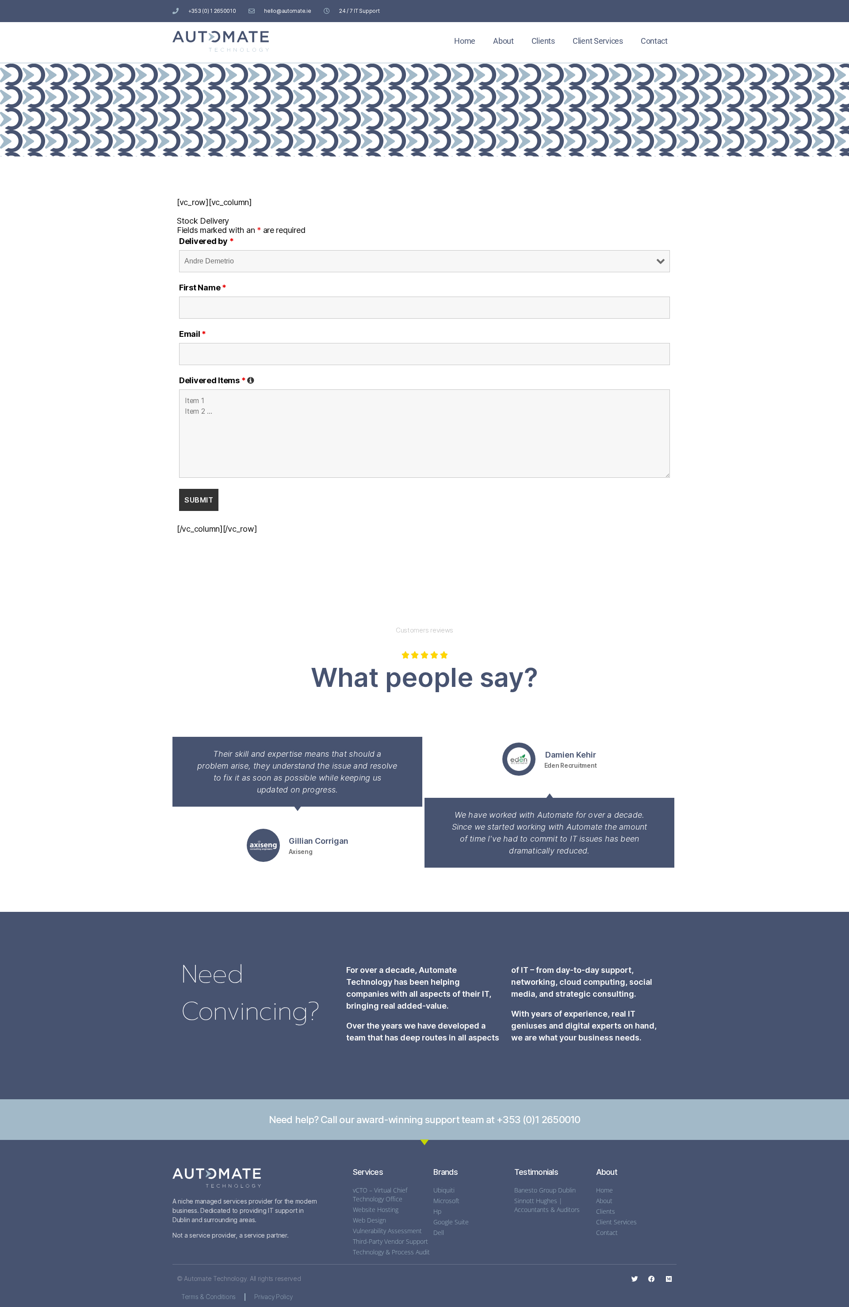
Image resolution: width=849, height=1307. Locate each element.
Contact (654, 41)
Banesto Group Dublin (545, 1190)
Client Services (598, 41)
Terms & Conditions (208, 1296)
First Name (202, 287)
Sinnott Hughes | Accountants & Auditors (547, 1205)
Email (192, 334)
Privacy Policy (273, 1296)
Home (464, 41)
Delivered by (206, 241)
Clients (543, 41)
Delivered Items (216, 380)
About (503, 41)
